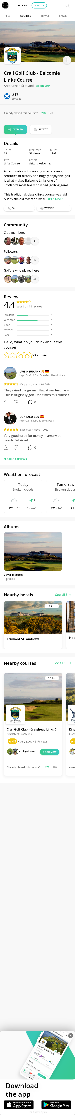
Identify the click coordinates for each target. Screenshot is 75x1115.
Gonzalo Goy (29, 417)
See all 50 (60, 663)
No (51, 113)
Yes (43, 113)
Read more (55, 199)
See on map (43, 86)
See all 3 (61, 595)
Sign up (39, 5)
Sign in (22, 5)
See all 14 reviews (15, 459)
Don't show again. (37, 1112)
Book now (50, 752)
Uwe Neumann (30, 371)
